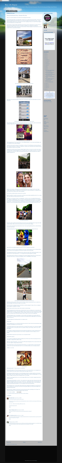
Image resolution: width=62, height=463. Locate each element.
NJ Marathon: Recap (48, 80)
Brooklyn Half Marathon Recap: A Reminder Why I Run (50, 75)
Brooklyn (10, 393)
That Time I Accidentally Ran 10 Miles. (49, 77)
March (47, 84)
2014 (45, 57)
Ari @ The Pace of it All (12, 415)
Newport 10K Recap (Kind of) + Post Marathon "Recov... (49, 79)
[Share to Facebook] (19, 392)
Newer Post (9, 442)
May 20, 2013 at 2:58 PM (18, 397)
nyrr (23, 393)
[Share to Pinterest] (20, 392)
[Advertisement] (49, 108)
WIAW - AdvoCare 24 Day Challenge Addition (46, 122)
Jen (9, 421)
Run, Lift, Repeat (11, 5)
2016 (45, 54)
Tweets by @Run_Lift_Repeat (48, 101)
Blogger (36, 460)
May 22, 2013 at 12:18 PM (14, 421)
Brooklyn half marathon (15, 393)
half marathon (20, 393)
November (47, 61)
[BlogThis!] (18, 392)
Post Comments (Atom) (13, 444)
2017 (45, 53)
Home (24, 442)
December (47, 59)
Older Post (40, 442)
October (47, 62)
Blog (7, 11)
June (46, 67)
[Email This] (17, 392)
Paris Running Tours (46, 128)
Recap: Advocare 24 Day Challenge (46, 126)
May (46, 69)
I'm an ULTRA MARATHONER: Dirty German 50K (49, 71)
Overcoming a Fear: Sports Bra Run (46, 119)
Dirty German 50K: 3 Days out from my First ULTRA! (49, 73)
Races (16, 11)
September (47, 63)
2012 (45, 89)
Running (27, 393)
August (47, 65)
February (47, 86)
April (46, 83)
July (46, 66)
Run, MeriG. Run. (11, 397)
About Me (11, 11)
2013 (45, 58)
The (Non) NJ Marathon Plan (49, 81)
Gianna (49, 24)
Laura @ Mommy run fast (13, 409)
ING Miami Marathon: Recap (46, 131)
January (47, 87)
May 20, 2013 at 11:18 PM (19, 415)
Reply (10, 412)
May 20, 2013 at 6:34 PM (20, 409)
